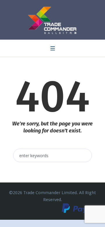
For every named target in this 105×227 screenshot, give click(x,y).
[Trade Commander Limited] (52, 20)
